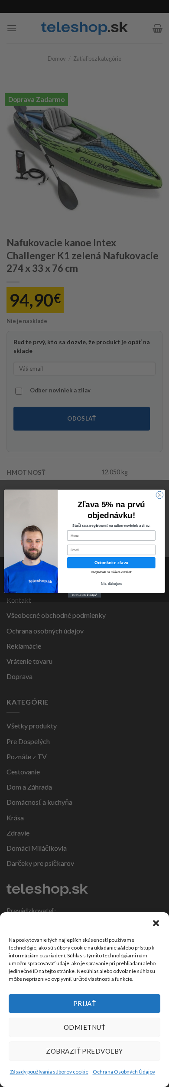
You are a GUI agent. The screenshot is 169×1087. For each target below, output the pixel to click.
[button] (156, 923)
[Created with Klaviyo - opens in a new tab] (84, 595)
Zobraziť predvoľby (84, 1051)
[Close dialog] (159, 495)
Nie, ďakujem (111, 583)
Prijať (84, 1003)
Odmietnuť (84, 1027)
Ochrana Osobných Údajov (124, 1071)
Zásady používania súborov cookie (49, 1071)
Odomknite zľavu (111, 562)
